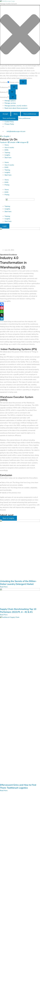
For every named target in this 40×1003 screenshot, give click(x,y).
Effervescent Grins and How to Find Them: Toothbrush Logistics (18, 786)
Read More (3, 587)
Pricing (7, 185)
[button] (20, 34)
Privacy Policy (9, 124)
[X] (20, 315)
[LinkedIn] (20, 318)
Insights (7, 155)
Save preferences (9, 118)
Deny (16, 114)
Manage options (10, 101)
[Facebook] (20, 304)
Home (7, 145)
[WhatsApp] (20, 311)
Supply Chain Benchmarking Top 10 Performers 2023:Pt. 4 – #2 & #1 (18, 611)
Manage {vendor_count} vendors (16, 106)
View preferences (29, 114)
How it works (9, 147)
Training (7, 152)
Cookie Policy (9, 122)
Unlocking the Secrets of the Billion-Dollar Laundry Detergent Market (18, 583)
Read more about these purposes (16, 108)
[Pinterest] (20, 308)
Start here (8, 158)
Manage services (10, 103)
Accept (5, 114)
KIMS (6, 150)
